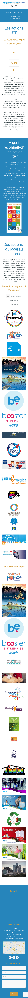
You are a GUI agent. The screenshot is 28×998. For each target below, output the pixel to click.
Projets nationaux (14, 304)
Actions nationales (14, 300)
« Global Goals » (12, 171)
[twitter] (17, 957)
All (8, 296)
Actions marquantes (16, 296)
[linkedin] (13, 957)
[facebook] (10, 957)
